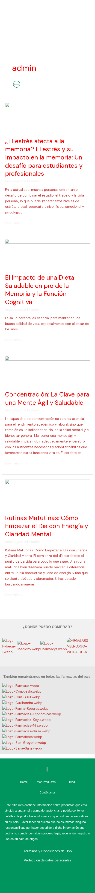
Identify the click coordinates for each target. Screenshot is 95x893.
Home (24, 782)
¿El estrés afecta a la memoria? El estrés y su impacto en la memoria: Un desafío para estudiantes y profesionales (44, 157)
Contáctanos (48, 792)
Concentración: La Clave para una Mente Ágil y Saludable (47, 398)
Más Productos (46, 782)
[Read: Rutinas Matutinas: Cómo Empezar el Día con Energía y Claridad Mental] (47, 494)
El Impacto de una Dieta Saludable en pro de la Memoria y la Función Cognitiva (39, 289)
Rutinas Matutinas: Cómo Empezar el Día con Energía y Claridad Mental (46, 526)
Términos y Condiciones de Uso (47, 851)
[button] (47, 658)
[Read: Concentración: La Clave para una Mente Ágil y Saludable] (47, 370)
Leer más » (13, 223)
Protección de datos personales (47, 860)
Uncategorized (16, 181)
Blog (72, 782)
